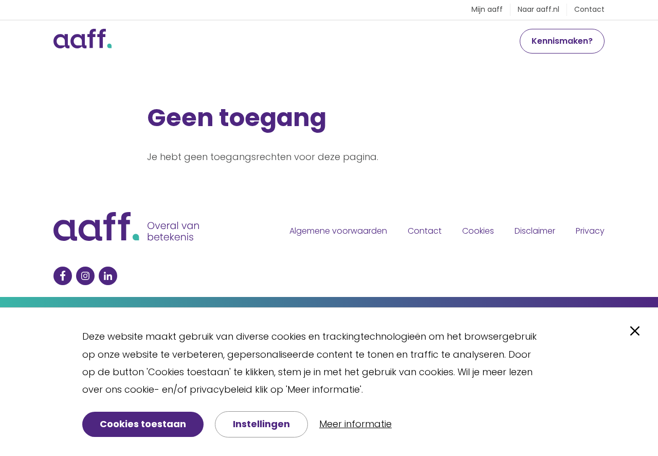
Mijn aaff (487, 9)
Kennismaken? (562, 41)
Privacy (590, 231)
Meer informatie (355, 423)
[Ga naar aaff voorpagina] (82, 41)
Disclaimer (535, 231)
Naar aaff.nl (538, 9)
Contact (589, 9)
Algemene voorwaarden (338, 231)
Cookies (478, 231)
